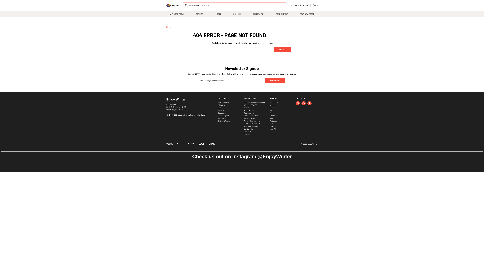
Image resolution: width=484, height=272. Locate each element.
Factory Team (307, 14)
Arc (271, 113)
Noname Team (275, 102)
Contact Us (258, 14)
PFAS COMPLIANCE (252, 124)
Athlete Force (177, 14)
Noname (273, 105)
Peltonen (273, 121)
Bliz (271, 110)
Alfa (271, 118)
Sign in (296, 5)
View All (273, 129)
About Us (247, 132)
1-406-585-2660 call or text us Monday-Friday (187, 115)
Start (272, 108)
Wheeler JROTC (250, 105)
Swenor (273, 126)
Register (305, 5)
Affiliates (200, 14)
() (316, 5)
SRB (271, 124)
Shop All (237, 14)
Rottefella (273, 116)
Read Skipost (282, 14)
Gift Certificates (224, 121)
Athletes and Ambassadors (254, 102)
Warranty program (251, 126)
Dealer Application (251, 116)
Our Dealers (249, 113)
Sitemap (247, 134)
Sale (219, 14)
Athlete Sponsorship (252, 121)
